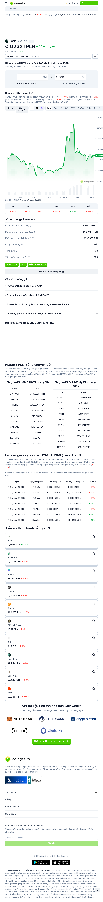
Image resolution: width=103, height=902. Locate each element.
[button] (51, 271)
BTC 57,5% (82, 15)
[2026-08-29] (94, 108)
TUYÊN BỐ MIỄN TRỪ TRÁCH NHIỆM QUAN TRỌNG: (28, 870)
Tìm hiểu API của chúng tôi (30, 200)
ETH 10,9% (92, 15)
